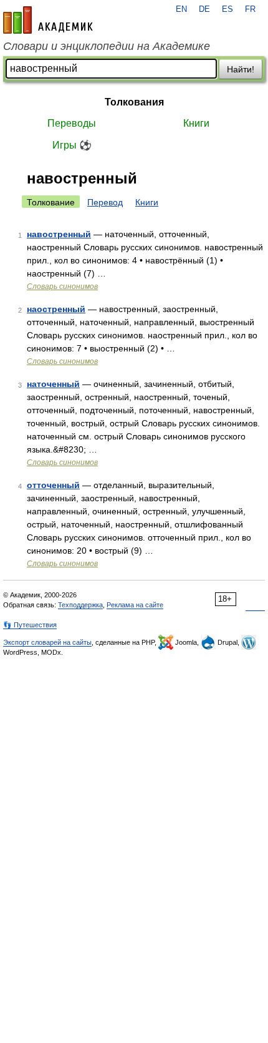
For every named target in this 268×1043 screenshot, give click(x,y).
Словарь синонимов (62, 286)
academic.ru (48, 20)
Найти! (240, 69)
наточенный (53, 384)
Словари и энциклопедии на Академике (106, 46)
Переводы (71, 123)
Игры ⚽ (72, 145)
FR (250, 9)
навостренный (59, 234)
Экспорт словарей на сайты (47, 642)
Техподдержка (80, 605)
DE (204, 9)
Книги (196, 123)
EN (181, 9)
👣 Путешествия (30, 625)
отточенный (53, 485)
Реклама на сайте (135, 605)
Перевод (105, 202)
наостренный (56, 309)
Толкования (134, 102)
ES (227, 9)
